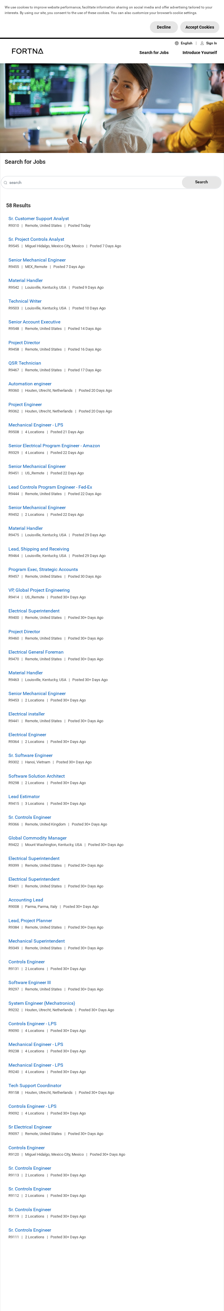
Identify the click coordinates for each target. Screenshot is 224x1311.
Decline (164, 27)
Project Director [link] (24, 342)
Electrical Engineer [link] (27, 734)
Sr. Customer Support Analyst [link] (38, 218)
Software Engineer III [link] (29, 982)
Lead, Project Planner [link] (30, 920)
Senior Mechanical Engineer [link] (37, 260)
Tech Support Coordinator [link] (34, 1085)
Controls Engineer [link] (26, 961)
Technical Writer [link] (24, 301)
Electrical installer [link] (26, 714)
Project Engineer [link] (25, 404)
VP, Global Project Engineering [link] (39, 590)
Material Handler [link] (25, 280)
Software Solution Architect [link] (36, 776)
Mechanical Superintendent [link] (36, 941)
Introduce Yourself (200, 52)
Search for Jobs (154, 52)
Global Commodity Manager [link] (37, 838)
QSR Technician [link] (24, 363)
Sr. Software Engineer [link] (30, 755)
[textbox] (111, 182)
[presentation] (5, 183)
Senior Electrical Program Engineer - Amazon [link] (54, 445)
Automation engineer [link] (29, 383)
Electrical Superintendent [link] (34, 611)
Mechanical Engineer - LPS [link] (35, 425)
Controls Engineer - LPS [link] (32, 1023)
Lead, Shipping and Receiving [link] (38, 549)
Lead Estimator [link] (24, 796)
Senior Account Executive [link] (34, 322)
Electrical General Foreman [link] (36, 652)
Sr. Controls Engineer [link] (29, 817)
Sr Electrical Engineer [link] (30, 1127)
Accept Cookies (200, 27)
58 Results (18, 205)
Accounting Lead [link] (25, 900)
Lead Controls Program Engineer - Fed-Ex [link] (50, 487)
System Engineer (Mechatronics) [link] (41, 1003)
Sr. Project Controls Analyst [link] (36, 239)
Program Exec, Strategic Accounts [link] (43, 569)
